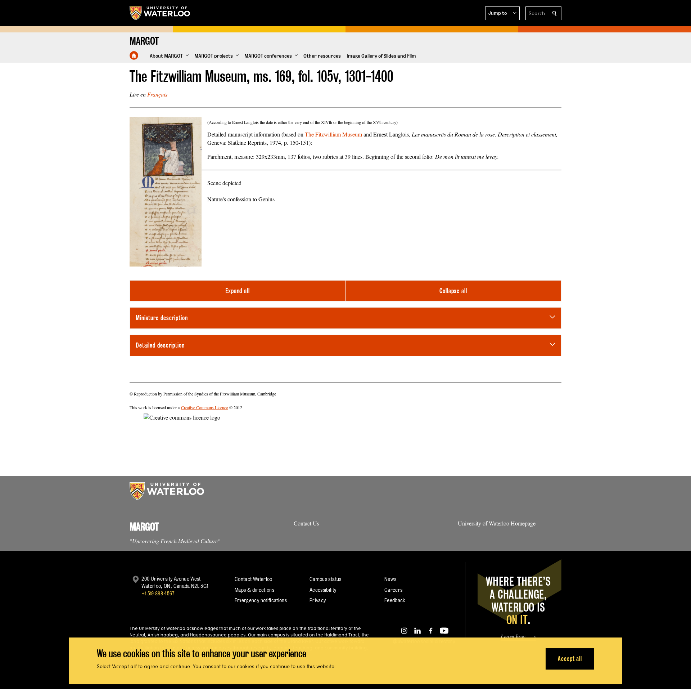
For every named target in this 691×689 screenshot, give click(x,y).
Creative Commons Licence (204, 407)
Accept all (570, 658)
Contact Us (306, 523)
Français (157, 94)
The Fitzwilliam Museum (333, 134)
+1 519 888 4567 (158, 593)
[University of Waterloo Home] (160, 13)
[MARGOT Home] (134, 55)
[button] (502, 13)
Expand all (237, 291)
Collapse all (453, 291)
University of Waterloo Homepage (497, 523)
